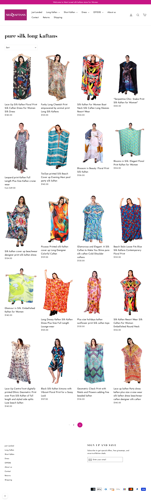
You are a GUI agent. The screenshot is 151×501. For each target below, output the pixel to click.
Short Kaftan (70, 12)
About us (111, 12)
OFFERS (97, 12)
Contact (35, 17)
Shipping (58, 17)
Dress (84, 12)
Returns (46, 17)
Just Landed (37, 12)
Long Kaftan (52, 12)
